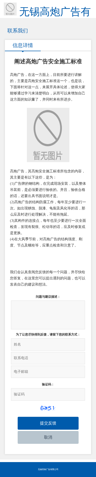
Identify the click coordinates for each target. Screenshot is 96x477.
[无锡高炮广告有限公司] (8, 7)
